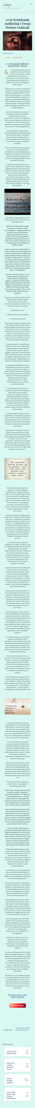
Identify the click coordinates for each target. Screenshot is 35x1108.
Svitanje (7, 5)
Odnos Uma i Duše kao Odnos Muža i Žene (22, 1029)
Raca (10, 53)
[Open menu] (31, 4)
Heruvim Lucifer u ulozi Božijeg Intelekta (17, 996)
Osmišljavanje (7, 1030)
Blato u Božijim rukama (10, 1081)
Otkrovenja (17, 57)
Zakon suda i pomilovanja (11, 1052)
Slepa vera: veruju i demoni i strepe (11, 1066)
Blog (8, 57)
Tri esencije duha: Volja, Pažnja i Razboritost (11, 1095)
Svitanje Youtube (17, 1005)
